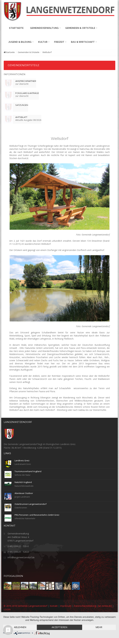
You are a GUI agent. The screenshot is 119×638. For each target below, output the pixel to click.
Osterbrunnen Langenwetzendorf (30, 504)
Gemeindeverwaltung (44, 28)
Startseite (16, 28)
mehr (99, 627)
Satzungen (21, 105)
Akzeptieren (59, 627)
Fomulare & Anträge (27, 93)
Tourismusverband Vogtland (28, 471)
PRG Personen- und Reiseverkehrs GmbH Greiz (37, 514)
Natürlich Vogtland (23, 482)
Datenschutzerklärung (85, 605)
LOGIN (7, 609)
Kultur (43, 42)
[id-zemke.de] (105, 605)
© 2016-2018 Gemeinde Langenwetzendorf (25, 605)
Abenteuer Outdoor (24, 493)
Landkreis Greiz (22, 460)
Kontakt (54, 605)
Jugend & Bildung (20, 42)
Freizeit (59, 42)
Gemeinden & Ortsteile (80, 28)
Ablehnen (20, 627)
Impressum (65, 605)
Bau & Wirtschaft (83, 42)
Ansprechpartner (25, 81)
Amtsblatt (21, 117)
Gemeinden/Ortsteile (23, 65)
